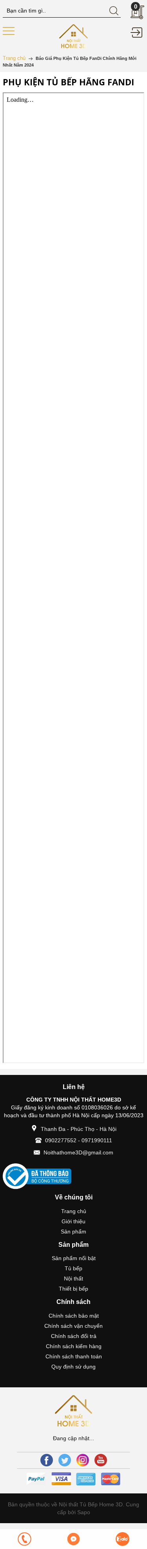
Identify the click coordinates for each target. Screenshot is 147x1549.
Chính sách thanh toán (73, 1356)
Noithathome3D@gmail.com (78, 1152)
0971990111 (97, 1140)
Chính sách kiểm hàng (74, 1346)
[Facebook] (46, 1460)
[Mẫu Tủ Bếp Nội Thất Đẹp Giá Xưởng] (73, 35)
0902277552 (60, 1140)
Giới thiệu (73, 1221)
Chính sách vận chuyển (73, 1326)
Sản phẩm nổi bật (74, 1258)
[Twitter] (64, 1460)
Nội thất (73, 1278)
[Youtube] (100, 1460)
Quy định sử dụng (73, 1366)
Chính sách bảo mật (74, 1316)
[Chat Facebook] (73, 1539)
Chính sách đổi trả (73, 1336)
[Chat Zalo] (122, 1539)
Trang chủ (73, 1211)
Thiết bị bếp (73, 1289)
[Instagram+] (82, 1460)
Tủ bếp (73, 1268)
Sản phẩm (73, 1231)
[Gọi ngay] (24, 1539)
